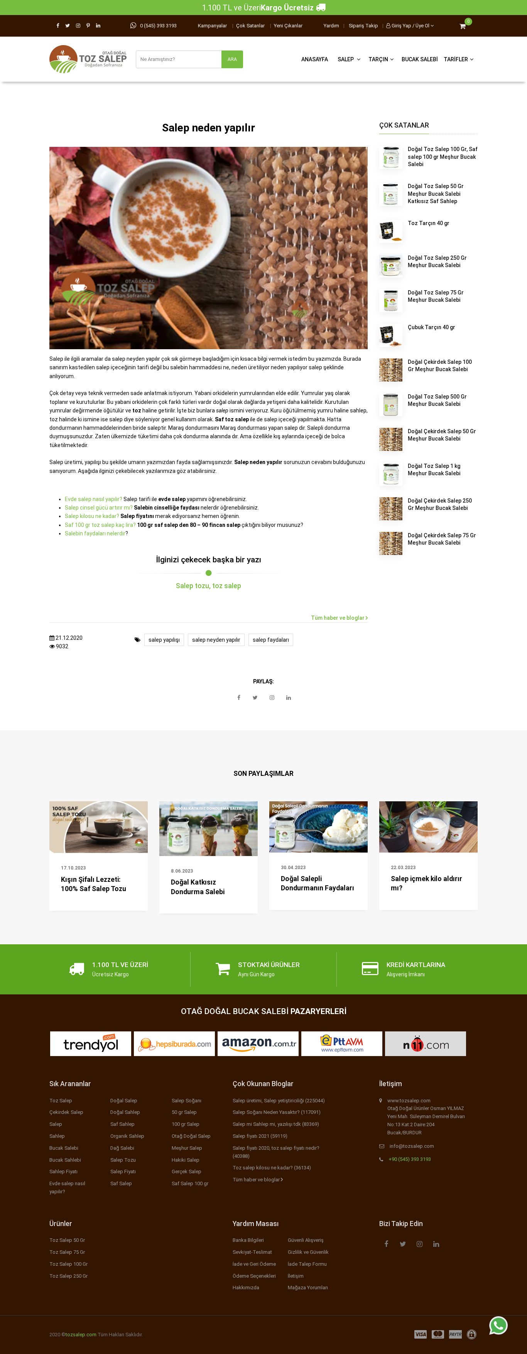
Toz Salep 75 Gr (67, 1252)
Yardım (331, 26)
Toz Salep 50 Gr (67, 1240)
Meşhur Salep (187, 1148)
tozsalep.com (81, 1334)
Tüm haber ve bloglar (338, 618)
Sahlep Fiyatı (63, 1171)
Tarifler (456, 59)
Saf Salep (121, 1183)
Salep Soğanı (186, 1100)
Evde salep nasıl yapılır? (93, 499)
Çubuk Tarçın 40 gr (431, 327)
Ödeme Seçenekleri (254, 1276)
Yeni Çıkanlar (288, 26)
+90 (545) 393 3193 (409, 1159)
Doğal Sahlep (125, 1112)
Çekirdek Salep (66, 1112)
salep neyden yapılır (216, 640)
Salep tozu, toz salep (208, 586)
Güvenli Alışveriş (306, 1240)
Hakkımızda (246, 1287)
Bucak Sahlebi (65, 1160)
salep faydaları (271, 640)
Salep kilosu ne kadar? (92, 516)
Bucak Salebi (420, 59)
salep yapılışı (164, 640)
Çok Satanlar (250, 26)
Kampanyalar (212, 26)
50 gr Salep (184, 1112)
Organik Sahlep (127, 1136)
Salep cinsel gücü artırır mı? (99, 508)
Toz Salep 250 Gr (68, 1276)
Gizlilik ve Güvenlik (308, 1252)
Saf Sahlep (122, 1124)
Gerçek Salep (186, 1171)
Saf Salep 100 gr (190, 1183)
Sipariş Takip (363, 26)
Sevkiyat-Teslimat (252, 1252)
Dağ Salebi (122, 1148)
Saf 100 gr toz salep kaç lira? (100, 525)
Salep (346, 59)
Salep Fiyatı (123, 1171)
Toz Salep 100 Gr (68, 1264)
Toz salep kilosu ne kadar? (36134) (272, 1168)
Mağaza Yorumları (308, 1287)
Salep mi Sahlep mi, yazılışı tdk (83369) (276, 1124)
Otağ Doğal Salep (191, 1136)
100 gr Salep (185, 1124)
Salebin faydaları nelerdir (95, 533)
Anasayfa (314, 59)
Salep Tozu (123, 1160)
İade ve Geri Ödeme (254, 1264)
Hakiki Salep (185, 1160)
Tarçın (378, 59)
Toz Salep (60, 1100)
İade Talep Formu (307, 1264)
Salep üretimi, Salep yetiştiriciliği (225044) (279, 1100)
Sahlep (57, 1136)
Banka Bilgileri (248, 1240)
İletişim (296, 1276)
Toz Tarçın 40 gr (428, 223)
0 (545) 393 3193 (158, 26)
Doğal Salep (123, 1100)
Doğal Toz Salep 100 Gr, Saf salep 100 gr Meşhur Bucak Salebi (443, 156)
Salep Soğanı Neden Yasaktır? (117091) (277, 1112)
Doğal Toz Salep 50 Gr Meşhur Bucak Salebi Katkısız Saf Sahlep (436, 193)
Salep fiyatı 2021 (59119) (260, 1136)
